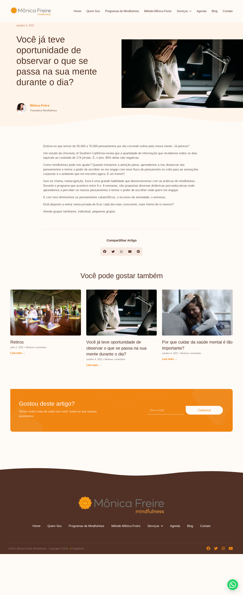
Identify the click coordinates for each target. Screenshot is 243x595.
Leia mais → (17, 352)
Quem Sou (93, 11)
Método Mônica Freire (158, 11)
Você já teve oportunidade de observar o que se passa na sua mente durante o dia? (116, 348)
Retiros (17, 342)
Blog (215, 11)
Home (77, 11)
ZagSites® (78, 548)
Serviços (182, 11)
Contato (228, 11)
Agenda (202, 11)
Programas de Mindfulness (122, 11)
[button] (105, 251)
